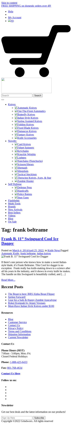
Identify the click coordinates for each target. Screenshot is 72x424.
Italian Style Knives (27, 117)
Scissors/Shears (25, 164)
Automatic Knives (27, 107)
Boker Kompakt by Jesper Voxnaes (26, 303)
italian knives (44, 253)
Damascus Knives (27, 131)
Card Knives (24, 144)
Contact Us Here (10, 373)
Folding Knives (25, 124)
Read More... (8, 279)
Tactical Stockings (27, 174)
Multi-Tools (14, 203)
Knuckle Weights (26, 154)
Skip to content (9, 2)
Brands (12, 206)
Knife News (54, 250)
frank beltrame (28, 253)
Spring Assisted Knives (29, 121)
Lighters (21, 157)
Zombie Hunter (25, 181)
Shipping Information (19, 334)
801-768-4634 (14, 367)
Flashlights (13, 200)
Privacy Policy (15, 328)
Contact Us (14, 325)
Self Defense (15, 184)
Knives (12, 104)
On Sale (12, 221)
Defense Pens (24, 187)
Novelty (12, 140)
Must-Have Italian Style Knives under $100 (31, 306)
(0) (12, 20)
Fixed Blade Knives (28, 127)
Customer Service (17, 322)
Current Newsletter (18, 337)
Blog (10, 218)
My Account (14, 17)
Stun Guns (23, 197)
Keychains (23, 151)
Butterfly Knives (26, 114)
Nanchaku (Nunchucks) (30, 161)
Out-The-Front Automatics (31, 111)
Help (10, 11)
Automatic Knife (10, 253)
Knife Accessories (27, 137)
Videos (11, 215)
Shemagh (22, 167)
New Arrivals (15, 209)
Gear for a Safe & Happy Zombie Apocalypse (32, 300)
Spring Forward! (17, 297)
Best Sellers (14, 212)
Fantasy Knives (25, 134)
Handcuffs (22, 190)
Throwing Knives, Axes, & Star (34, 177)
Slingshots (22, 171)
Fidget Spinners (25, 147)
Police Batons (24, 194)
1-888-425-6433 (18, 362)
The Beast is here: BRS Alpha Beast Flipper (31, 294)
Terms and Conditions (19, 331)
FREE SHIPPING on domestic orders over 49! (26, 5)
